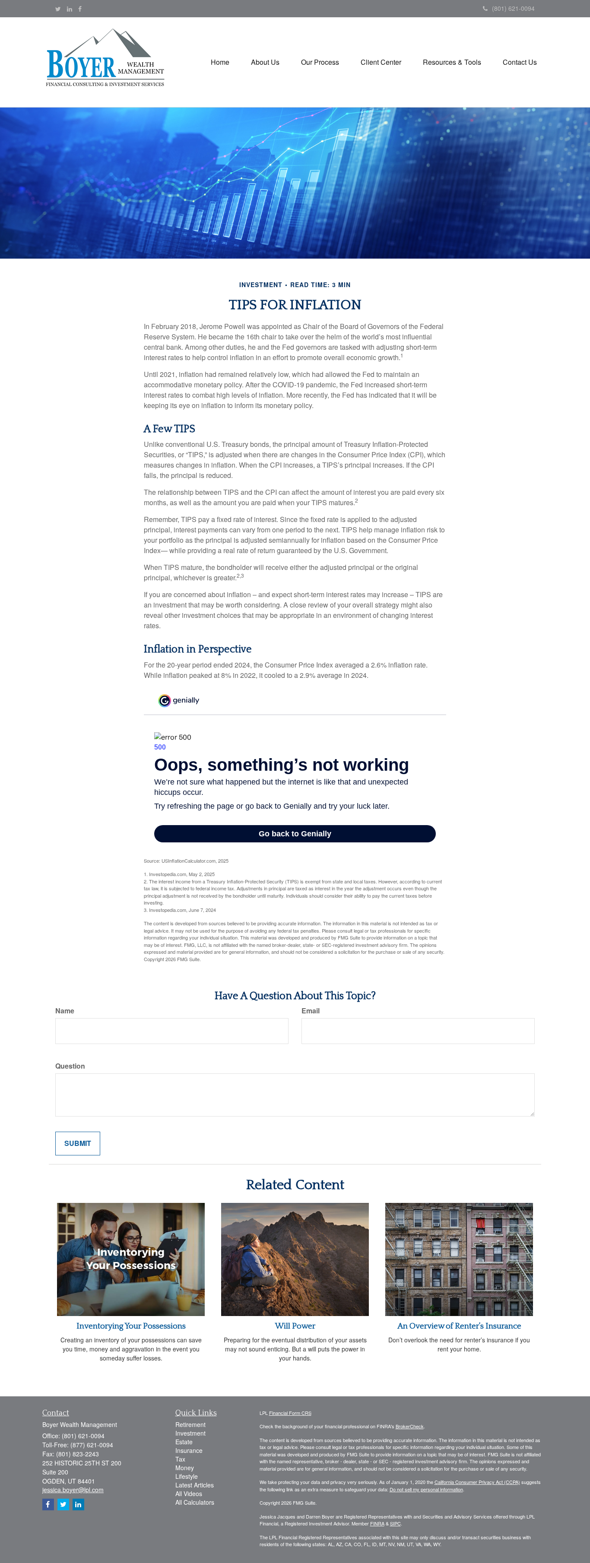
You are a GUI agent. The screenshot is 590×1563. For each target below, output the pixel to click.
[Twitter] (58, 8)
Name (64, 1011)
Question (70, 1066)
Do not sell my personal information (426, 1489)
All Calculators (194, 1502)
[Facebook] (80, 8)
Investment (190, 1433)
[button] (265, 62)
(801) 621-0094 (513, 8)
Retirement (190, 1424)
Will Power (295, 1326)
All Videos (188, 1493)
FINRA (377, 1523)
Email (310, 1011)
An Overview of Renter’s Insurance (459, 1326)
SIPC (395, 1523)
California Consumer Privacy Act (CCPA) (477, 1481)
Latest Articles (194, 1485)
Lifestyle (186, 1476)
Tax (180, 1459)
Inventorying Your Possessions (131, 1326)
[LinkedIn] (69, 8)
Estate (184, 1441)
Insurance (189, 1450)
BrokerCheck (410, 1426)
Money (184, 1467)
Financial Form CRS (290, 1412)
